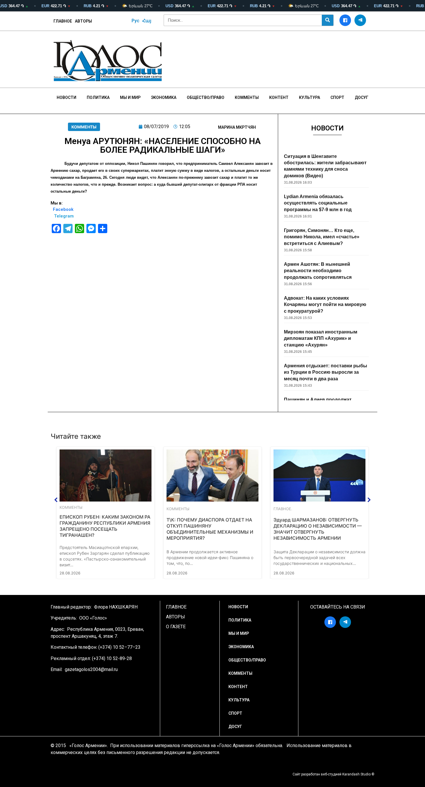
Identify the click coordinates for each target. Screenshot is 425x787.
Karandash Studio (356, 774)
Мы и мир (130, 97)
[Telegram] (360, 20)
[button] (56, 500)
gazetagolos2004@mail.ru (91, 669)
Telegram (64, 216)
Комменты (247, 97)
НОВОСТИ (66, 97)
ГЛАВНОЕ (62, 21)
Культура (309, 97)
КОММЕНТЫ (84, 126)
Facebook (63, 209)
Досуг (361, 97)
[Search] (327, 20)
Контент (279, 97)
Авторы (83, 21)
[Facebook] (345, 20)
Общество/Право (205, 97)
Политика (98, 97)
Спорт (337, 97)
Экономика (163, 97)
